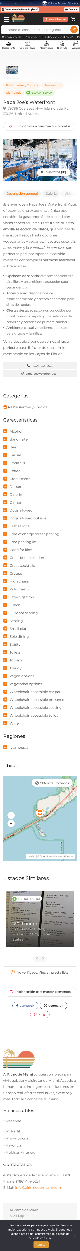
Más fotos (52, 172)
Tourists (16, 660)
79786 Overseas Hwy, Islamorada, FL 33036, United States (35, 111)
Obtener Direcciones (54, 783)
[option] (40, 922)
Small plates (20, 629)
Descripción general (22, 193)
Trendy (16, 668)
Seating (16, 621)
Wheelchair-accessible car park (36, 692)
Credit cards (20, 479)
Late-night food (23, 597)
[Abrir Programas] (39, 37)
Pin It (41, 1014)
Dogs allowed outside (28, 518)
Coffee (15, 471)
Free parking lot (23, 542)
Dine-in (16, 495)
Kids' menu (19, 589)
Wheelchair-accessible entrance (37, 700)
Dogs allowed (21, 510)
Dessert (16, 487)
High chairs (19, 581)
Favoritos (14, 1146)
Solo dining (19, 637)
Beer (14, 447)
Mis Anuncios (17, 1138)
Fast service (20, 526)
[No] (75, 1235)
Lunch (15, 605)
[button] (11, 815)
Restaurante (52, 85)
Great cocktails (22, 566)
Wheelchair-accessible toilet (34, 715)
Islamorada (14, 92)
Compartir (26, 1005)
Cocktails (17, 463)
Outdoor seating (24, 613)
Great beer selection (27, 558)
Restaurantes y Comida (22, 85)
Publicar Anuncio (20, 1153)
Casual (15, 455)
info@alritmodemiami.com (38, 1188)
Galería (51, 193)
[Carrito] (73, 19)
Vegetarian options (26, 684)
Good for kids (21, 550)
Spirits (15, 644)
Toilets (15, 652)
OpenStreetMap (49, 856)
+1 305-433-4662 (42, 365)
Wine (14, 723)
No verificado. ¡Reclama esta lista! (42, 972)
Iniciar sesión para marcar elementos (43, 992)
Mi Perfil (13, 1131)
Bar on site (19, 439)
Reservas (14, 1121)
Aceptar (41, 1244)
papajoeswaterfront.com (42, 373)
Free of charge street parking (34, 534)
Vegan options (22, 676)
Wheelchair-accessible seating (36, 708)
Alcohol (16, 431)
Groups (16, 573)
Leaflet (31, 856)
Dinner (15, 502)
